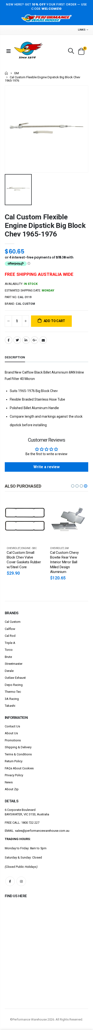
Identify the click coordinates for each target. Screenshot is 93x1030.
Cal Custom (13, 622)
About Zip (12, 789)
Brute (8, 657)
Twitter (17, 340)
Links (81, 29)
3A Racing (12, 699)
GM (16, 73)
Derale (9, 671)
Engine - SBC (29, 548)
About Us (11, 733)
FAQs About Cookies (19, 768)
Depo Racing (14, 685)
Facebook (8, 340)
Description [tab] (15, 357)
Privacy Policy (14, 775)
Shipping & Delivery (18, 747)
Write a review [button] (46, 467)
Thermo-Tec (13, 691)
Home (6, 73)
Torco (9, 649)
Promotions (13, 740)
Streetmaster (13, 663)
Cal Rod (10, 635)
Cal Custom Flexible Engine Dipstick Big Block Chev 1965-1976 (45, 225)
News (9, 782)
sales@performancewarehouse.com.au (42, 830)
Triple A (10, 643)
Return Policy (13, 761)
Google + (34, 340)
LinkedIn (26, 340)
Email (43, 340)
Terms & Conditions (18, 754)
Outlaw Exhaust (15, 677)
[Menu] (8, 51)
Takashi (10, 705)
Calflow (10, 629)
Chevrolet (13, 548)
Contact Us (12, 726)
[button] (73, 486)
